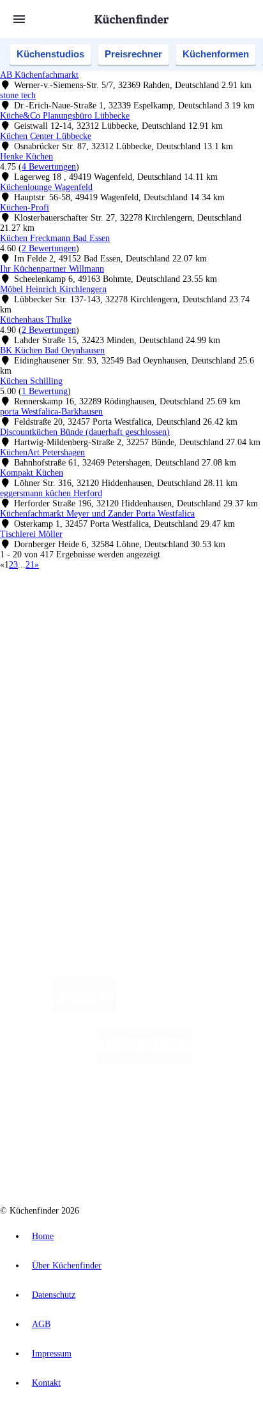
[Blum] (84, 1008)
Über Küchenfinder (60, 726)
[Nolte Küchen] (208, 1110)
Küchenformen (216, 53)
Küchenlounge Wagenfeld (46, 187)
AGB (41, 1324)
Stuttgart (147, 631)
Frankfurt (97, 631)
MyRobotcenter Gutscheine (158, 651)
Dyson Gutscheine (214, 641)
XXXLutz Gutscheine (149, 641)
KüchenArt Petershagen (42, 452)
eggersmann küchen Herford (51, 493)
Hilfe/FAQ (45, 736)
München (144, 621)
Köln (123, 631)
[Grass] (190, 1008)
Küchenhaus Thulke (35, 320)
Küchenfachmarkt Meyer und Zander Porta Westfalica (97, 513)
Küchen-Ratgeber (57, 716)
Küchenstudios (50, 53)
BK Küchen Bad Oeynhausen (52, 350)
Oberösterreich (220, 621)
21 (30, 564)
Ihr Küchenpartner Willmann (52, 269)
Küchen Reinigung (59, 705)
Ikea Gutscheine (87, 641)
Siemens (201, 631)
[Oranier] (104, 1110)
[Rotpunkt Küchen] (83, 1161)
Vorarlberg (178, 621)
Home (43, 1236)
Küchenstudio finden (63, 600)
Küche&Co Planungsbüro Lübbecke (65, 116)
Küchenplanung (54, 695)
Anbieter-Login (62, 812)
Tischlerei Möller (31, 534)
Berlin (84, 621)
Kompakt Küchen (31, 473)
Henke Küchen (26, 156)
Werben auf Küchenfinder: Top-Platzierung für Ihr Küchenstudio (143, 792)
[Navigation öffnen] (19, 19)
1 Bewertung (45, 391)
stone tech (18, 95)
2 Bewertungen (49, 248)
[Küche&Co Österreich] (177, 1161)
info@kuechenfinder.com (45, 857)
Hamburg (111, 621)
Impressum (51, 1353)
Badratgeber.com (56, 746)
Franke (174, 631)
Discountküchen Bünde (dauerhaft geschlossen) (85, 432)
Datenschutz (53, 1295)
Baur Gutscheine (88, 651)
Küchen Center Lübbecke (45, 136)
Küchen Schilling (31, 381)
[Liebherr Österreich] (144, 1059)
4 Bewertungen (49, 167)
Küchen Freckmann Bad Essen (55, 238)
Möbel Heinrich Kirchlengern (53, 289)
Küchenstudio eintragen (68, 802)
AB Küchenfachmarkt (39, 75)
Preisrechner (133, 53)
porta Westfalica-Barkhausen (51, 411)
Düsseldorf (62, 631)
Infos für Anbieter (58, 781)
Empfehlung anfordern (67, 610)
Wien (33, 631)
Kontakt (46, 1383)
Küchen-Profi (24, 207)
